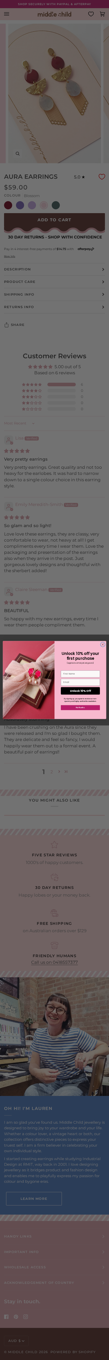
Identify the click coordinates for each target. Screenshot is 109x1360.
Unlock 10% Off (80, 691)
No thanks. (80, 707)
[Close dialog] (102, 644)
